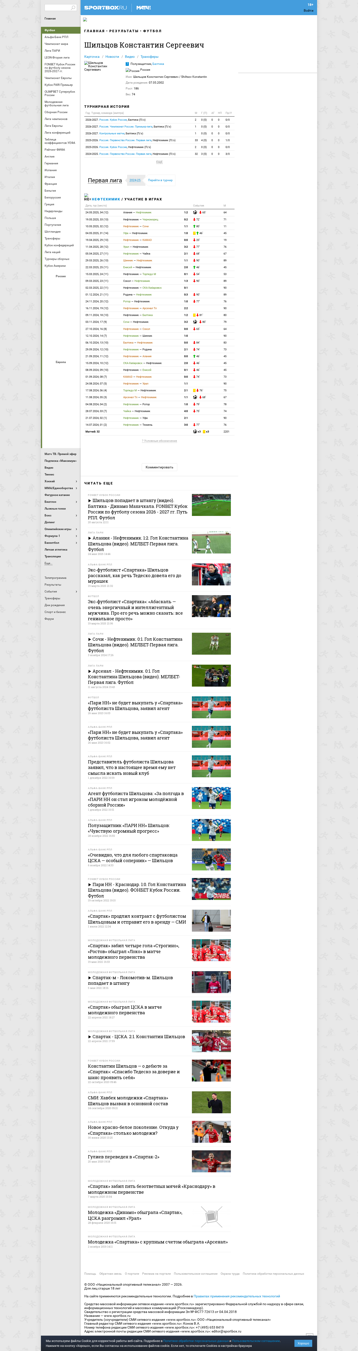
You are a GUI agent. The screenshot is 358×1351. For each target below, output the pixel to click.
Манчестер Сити (61, 397)
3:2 (186, 246)
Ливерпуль (50, 397)
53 (225, 274)
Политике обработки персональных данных (196, 1341)
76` (201, 390)
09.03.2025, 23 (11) (96, 281)
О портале (132, 1273)
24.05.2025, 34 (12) (96, 212)
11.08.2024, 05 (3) (96, 397)
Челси (73, 423)
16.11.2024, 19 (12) (96, 308)
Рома (61, 423)
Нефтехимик (106, 199)
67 (225, 253)
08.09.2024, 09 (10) (96, 370)
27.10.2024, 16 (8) (96, 329)
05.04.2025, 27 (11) (96, 253)
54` (198, 274)
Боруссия (61, 383)
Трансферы (150, 57)
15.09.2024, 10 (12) (96, 363)
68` (198, 253)
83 (225, 342)
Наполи (61, 410)
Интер (73, 383)
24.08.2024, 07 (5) (96, 383)
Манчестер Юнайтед (73, 397)
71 (225, 219)
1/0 (228, 140)
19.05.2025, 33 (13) (96, 219)
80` (198, 226)
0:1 (186, 274)
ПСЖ (73, 410)
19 (225, 240)
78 (225, 404)
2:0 (186, 267)
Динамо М (61, 298)
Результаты (124, 31)
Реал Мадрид (50, 423)
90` (198, 260)
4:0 (186, 411)
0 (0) (204, 119)
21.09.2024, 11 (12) (96, 356)
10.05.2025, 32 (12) (96, 226)
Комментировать (159, 467)
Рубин (50, 337)
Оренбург (50, 324)
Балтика (73, 284)
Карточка (92, 57)
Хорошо (303, 1343)
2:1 (186, 253)
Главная (50, 18)
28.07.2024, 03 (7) (96, 411)
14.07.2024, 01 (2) (96, 424)
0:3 (186, 294)
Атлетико (61, 370)
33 (196, 140)
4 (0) (204, 140)
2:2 (186, 308)
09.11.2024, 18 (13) (96, 315)
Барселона (50, 383)
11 (225, 226)
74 (225, 411)
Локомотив (73, 311)
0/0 (228, 119)
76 (225, 246)
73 (225, 349)
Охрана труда (230, 1273)
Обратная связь (110, 1273)
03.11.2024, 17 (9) (96, 322)
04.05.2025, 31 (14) (96, 233)
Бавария (73, 370)
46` (201, 233)
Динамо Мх (50, 298)
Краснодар (50, 311)
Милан (50, 410)
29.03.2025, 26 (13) (96, 260)
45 (225, 233)
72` (198, 219)
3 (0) (204, 154)
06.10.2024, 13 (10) (96, 342)
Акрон (50, 284)
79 (225, 322)
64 (225, 212)
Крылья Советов (61, 311)
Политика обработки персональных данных (273, 1273)
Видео (130, 57)
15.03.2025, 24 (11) (96, 274)
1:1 (186, 226)
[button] (106, 180)
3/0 (228, 154)
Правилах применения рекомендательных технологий (237, 1296)
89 (225, 260)
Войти (308, 10)
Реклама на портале (156, 1273)
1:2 (186, 212)
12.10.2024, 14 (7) (96, 335)
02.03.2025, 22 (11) (96, 287)
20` (198, 240)
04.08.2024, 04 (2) (96, 404)
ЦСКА (61, 350)
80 (225, 315)
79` (198, 404)
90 (225, 287)
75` (198, 411)
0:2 (186, 219)
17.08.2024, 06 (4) (96, 390)
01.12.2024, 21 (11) (96, 294)
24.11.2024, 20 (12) (96, 301)
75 (225, 390)
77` (198, 246)
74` (198, 349)
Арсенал (50, 370)
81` (201, 315)
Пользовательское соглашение (195, 1273)
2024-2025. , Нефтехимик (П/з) (130, 154)
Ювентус (61, 436)
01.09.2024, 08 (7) (96, 376)
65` (204, 212)
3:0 (186, 424)
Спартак (61, 337)
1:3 (186, 281)
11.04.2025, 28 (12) (96, 246)
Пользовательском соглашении (256, 1341)
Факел (73, 337)
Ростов (61, 324)
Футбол (50, 30)
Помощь (90, 1273)
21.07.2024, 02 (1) (96, 418)
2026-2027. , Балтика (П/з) (115, 119)
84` (198, 342)
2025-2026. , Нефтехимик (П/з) (130, 140)
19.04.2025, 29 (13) (96, 240)
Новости (112, 57)
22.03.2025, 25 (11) (96, 267)
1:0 (186, 233)
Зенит (73, 298)
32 (196, 154)
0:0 (186, 240)
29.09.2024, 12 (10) (96, 349)
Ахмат (61, 284)
